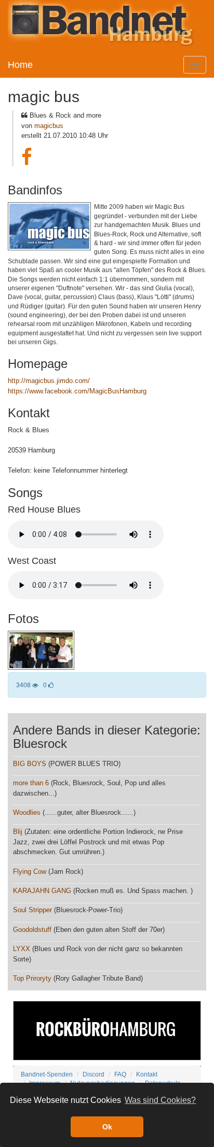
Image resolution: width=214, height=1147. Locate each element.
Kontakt (146, 1074)
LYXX (21, 949)
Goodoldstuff (32, 929)
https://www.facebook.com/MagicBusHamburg (77, 391)
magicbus (48, 126)
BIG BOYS (29, 764)
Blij (17, 832)
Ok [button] (107, 1127)
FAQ (120, 1074)
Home (20, 65)
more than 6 (31, 783)
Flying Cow (29, 871)
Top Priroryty (32, 978)
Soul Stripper (32, 910)
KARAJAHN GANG (42, 891)
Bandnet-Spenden (47, 1074)
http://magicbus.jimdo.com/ (49, 381)
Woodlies (27, 812)
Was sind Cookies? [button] (160, 1100)
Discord (93, 1074)
